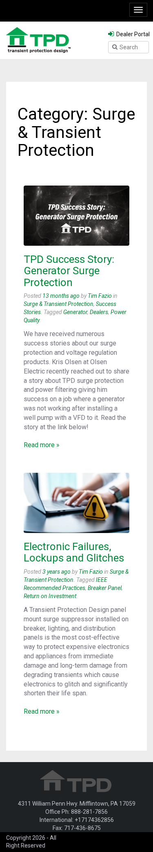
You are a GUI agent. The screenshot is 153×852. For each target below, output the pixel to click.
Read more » (42, 445)
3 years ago (56, 571)
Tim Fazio (100, 296)
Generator (75, 312)
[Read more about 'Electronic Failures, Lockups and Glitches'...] (76, 503)
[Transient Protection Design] (38, 39)
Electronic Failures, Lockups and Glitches (74, 552)
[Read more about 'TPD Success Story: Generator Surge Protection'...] (76, 216)
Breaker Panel (105, 588)
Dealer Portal (132, 34)
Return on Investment (50, 596)
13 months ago (61, 296)
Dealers (99, 312)
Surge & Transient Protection (58, 304)
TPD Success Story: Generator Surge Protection (69, 270)
